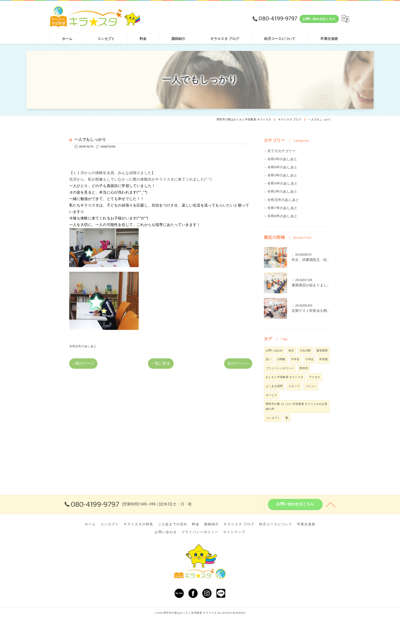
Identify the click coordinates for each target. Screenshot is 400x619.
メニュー (311, 386)
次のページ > (238, 363)
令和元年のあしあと (83, 346)
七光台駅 (305, 350)
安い (268, 359)
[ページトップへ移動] (330, 504)
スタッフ (294, 386)
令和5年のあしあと (282, 159)
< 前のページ (83, 363)
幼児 (291, 350)
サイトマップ (234, 532)
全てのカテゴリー (281, 151)
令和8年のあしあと (282, 216)
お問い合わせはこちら (319, 19)
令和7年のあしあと (282, 208)
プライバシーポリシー (280, 368)
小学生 (309, 359)
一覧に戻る (160, 363)
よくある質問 (274, 386)
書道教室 (322, 350)
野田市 (304, 368)
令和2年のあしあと (282, 191)
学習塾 (323, 359)
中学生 (295, 359)
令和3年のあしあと (282, 175)
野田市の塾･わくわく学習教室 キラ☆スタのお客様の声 (296, 406)
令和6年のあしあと (282, 167)
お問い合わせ (274, 350)
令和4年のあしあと (282, 183)
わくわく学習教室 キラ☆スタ (284, 377)
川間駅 (281, 359)
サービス (271, 395)
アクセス (314, 377)
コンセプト (273, 418)
